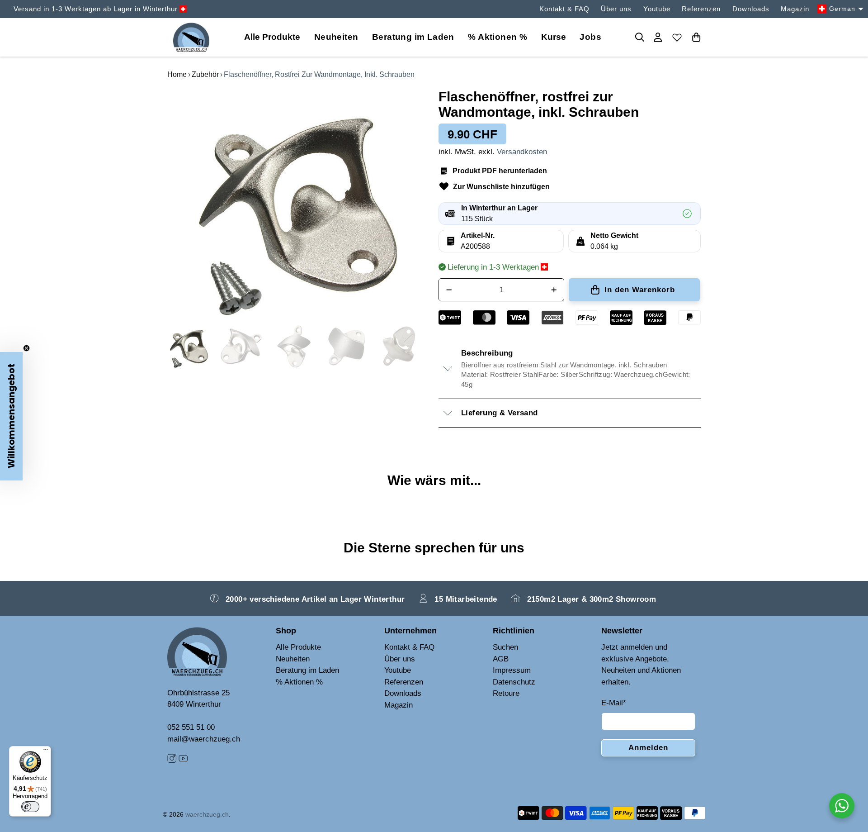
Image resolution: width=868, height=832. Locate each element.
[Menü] (45, 751)
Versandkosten (522, 151)
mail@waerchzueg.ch (203, 739)
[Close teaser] (26, 348)
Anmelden (648, 747)
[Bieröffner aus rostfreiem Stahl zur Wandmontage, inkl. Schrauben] (298, 202)
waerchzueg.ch (207, 814)
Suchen (505, 647)
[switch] (30, 806)
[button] (11, 416)
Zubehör (205, 74)
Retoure (506, 693)
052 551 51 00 (191, 727)
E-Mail (613, 703)
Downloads (750, 9)
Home (177, 74)
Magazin (795, 9)
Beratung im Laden (413, 37)
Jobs (590, 37)
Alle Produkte (298, 647)
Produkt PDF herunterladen (500, 171)
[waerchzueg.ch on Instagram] (171, 760)
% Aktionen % (497, 37)
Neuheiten (336, 37)
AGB (501, 659)
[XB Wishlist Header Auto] (677, 37)
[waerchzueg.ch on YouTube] (183, 760)
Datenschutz (514, 682)
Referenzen (701, 9)
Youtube (656, 9)
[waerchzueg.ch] (191, 37)
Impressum (512, 670)
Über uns (616, 9)
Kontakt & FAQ (564, 9)
